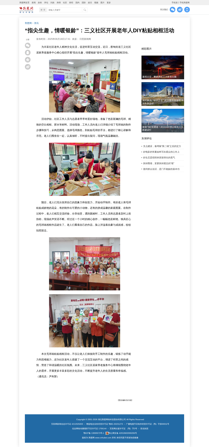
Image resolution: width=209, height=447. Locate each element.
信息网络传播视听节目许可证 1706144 (89, 428)
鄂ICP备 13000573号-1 (93, 433)
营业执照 (144, 428)
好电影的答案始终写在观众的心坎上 (161, 152)
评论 (46, 2)
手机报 (175, 2)
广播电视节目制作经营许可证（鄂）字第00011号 (147, 424)
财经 (71, 2)
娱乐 (90, 2)
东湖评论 (146, 138)
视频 (96, 2)
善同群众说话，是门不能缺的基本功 (161, 169)
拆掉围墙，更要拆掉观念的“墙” (158, 163)
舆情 (59, 2)
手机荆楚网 (185, 2)
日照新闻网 (85, 39)
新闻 (34, 2)
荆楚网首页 (24, 2)
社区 (65, 2)
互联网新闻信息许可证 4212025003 (67, 424)
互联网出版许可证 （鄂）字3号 (123, 428)
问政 (52, 2)
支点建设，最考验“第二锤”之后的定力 (162, 146)
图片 (102, 2)
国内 (77, 2)
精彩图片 (146, 48)
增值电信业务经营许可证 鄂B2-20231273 (104, 424)
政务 (40, 2)
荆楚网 (28, 23)
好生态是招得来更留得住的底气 (159, 157)
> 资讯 (35, 23)
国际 (84, 2)
